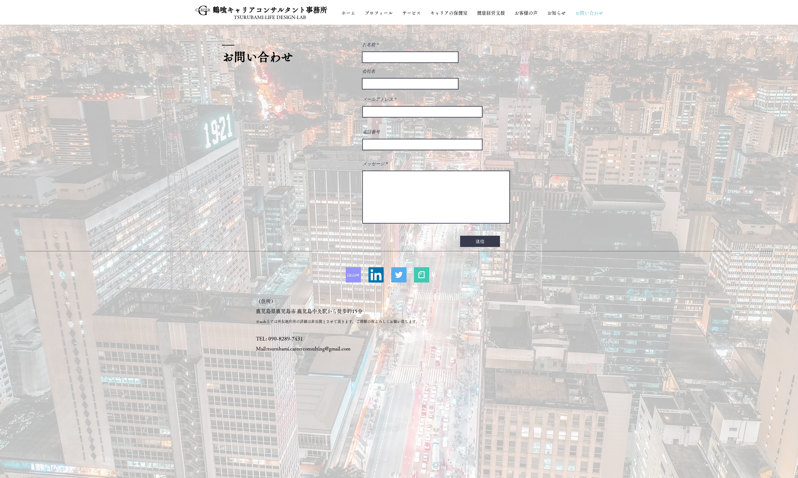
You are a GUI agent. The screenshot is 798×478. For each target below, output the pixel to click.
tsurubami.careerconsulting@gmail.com (308, 348)
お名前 (368, 44)
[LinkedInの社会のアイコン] (376, 274)
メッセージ (373, 164)
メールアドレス (378, 99)
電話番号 (371, 132)
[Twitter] (398, 274)
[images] (353, 274)
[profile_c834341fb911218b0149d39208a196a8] (421, 274)
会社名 (368, 71)
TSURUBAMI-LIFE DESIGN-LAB (270, 17)
